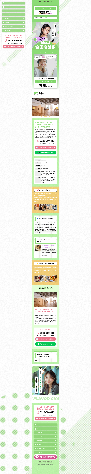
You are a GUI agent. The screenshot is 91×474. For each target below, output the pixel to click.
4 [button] (45, 116)
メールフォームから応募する (13, 46)
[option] (45, 107)
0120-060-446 (14, 40)
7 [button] (49, 116)
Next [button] (57, 108)
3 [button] (44, 116)
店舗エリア (41, 17)
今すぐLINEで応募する (45, 152)
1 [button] (41, 116)
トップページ (36, 17)
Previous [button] (34, 108)
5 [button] (46, 116)
